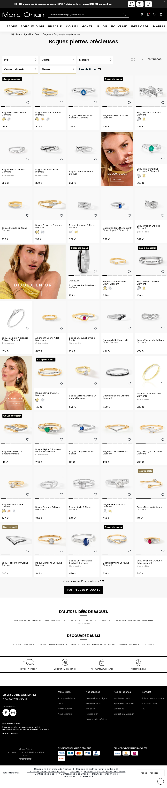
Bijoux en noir (41, 644)
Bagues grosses (134, 620)
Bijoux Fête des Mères (124, 703)
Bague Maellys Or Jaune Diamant (115, 116)
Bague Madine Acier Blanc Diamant (82, 286)
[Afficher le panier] (161, 14)
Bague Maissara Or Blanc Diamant (116, 397)
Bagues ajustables (89, 620)
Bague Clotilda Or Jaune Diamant (14, 229)
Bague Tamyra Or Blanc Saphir (81, 452)
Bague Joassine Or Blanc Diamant (82, 226)
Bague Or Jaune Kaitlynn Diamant (116, 452)
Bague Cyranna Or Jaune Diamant (48, 226)
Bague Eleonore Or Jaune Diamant (48, 113)
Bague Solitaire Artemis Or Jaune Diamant (82, 397)
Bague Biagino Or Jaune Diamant (149, 452)
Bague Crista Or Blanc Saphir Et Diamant (80, 562)
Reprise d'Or (92, 714)
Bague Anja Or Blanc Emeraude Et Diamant (148, 170)
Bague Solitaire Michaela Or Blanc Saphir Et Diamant (117, 229)
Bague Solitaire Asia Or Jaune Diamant (115, 282)
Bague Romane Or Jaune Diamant (116, 564)
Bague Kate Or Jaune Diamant (12, 505)
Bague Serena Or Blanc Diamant (115, 505)
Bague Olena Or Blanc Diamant (148, 282)
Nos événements (122, 698)
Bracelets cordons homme (129, 644)
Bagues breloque (73, 620)
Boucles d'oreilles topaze (75, 644)
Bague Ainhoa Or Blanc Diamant (149, 113)
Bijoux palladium (147, 644)
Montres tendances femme (23, 644)
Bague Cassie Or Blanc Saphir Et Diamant (81, 116)
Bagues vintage (104, 620)
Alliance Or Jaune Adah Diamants (47, 339)
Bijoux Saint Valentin (124, 714)
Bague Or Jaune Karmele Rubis (82, 339)
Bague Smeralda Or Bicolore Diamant (12, 452)
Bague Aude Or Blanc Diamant (80, 508)
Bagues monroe (83, 623)
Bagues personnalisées (40, 620)
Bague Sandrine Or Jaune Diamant (48, 564)
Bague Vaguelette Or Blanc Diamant (151, 341)
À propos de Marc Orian (67, 701)
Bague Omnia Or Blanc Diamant (81, 173)
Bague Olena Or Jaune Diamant (47, 394)
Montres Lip (112, 644)
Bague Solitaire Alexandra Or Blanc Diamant (15, 339)
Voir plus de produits (83, 590)
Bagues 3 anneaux (119, 620)
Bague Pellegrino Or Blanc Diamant (15, 564)
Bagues (47, 34)
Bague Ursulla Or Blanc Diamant (13, 170)
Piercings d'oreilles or (56, 644)
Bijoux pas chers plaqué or (96, 644)
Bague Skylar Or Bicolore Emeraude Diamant (48, 450)
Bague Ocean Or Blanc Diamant (148, 227)
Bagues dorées (147, 620)
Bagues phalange (58, 620)
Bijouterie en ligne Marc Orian (25, 34)
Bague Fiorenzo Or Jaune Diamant (149, 508)
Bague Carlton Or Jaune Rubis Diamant (149, 562)
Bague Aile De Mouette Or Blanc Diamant (115, 341)
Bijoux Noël (119, 708)
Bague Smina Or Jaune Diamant (14, 113)
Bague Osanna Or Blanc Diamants (47, 508)
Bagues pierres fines (22, 620)
